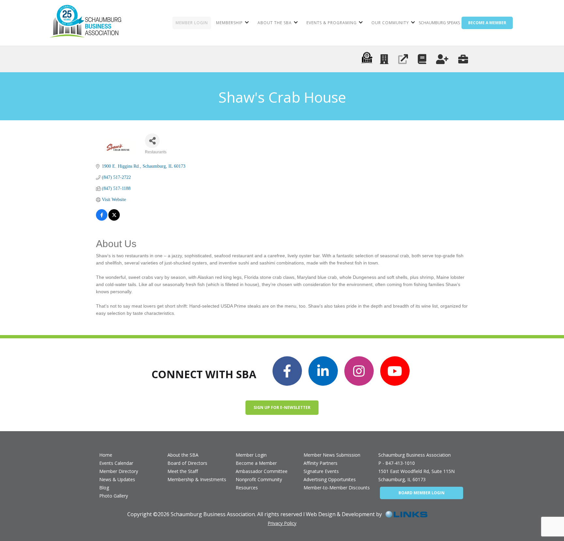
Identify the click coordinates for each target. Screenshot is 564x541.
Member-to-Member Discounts (337, 487)
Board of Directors (187, 463)
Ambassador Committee (262, 471)
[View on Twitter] (114, 215)
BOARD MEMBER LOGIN (422, 493)
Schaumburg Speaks (439, 22)
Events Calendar (116, 463)
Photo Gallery (113, 496)
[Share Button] (152, 140)
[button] (232, 23)
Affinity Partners (320, 463)
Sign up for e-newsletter (282, 407)
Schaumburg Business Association (414, 455)
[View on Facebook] (101, 215)
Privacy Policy (282, 523)
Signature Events (321, 471)
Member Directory (118, 471)
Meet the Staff (182, 471)
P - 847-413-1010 (396, 463)
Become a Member (256, 463)
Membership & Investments (196, 479)
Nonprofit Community (259, 479)
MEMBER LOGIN (192, 22)
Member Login (251, 455)
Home (105, 455)
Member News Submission (332, 455)
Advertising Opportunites (330, 479)
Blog (104, 487)
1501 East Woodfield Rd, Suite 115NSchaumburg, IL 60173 (416, 475)
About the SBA (182, 455)
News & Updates (117, 479)
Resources (247, 487)
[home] (85, 23)
